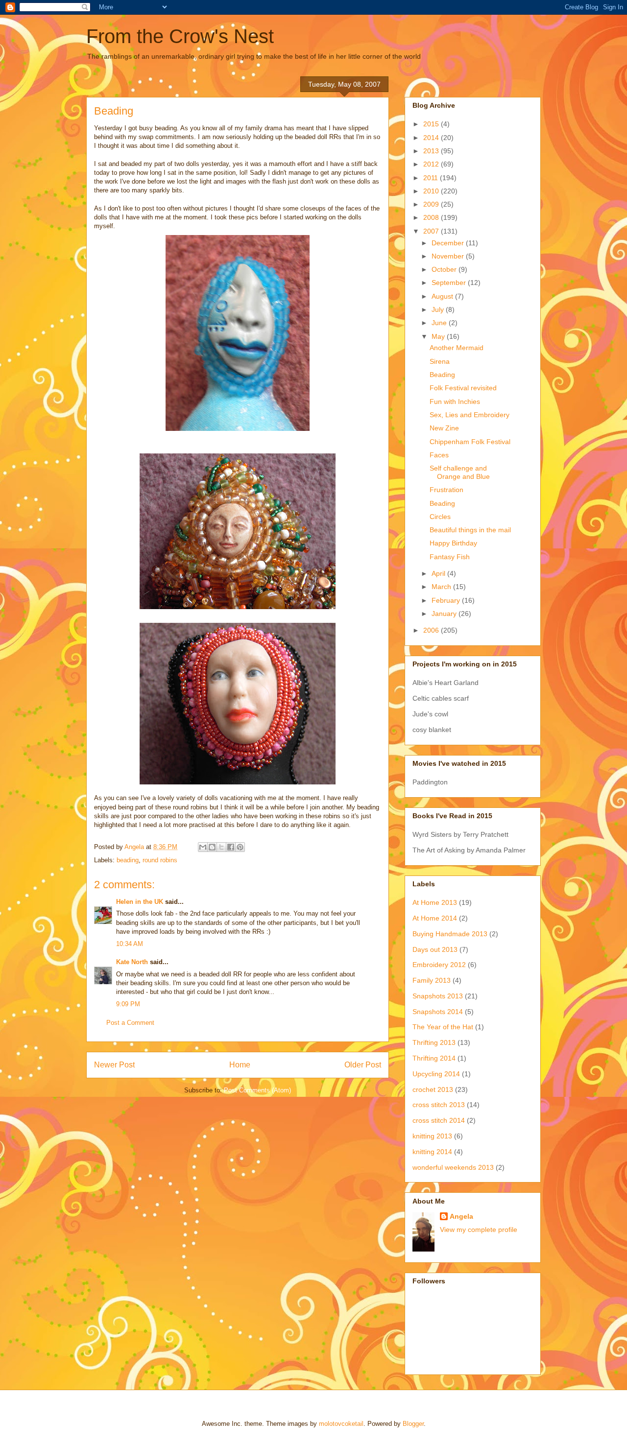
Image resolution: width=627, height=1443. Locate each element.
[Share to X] (221, 847)
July (439, 309)
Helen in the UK (139, 901)
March (442, 587)
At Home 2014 (434, 918)
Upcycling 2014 (436, 1074)
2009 (432, 204)
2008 (432, 217)
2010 (432, 191)
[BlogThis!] (212, 847)
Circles (440, 516)
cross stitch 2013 (438, 1105)
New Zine (444, 428)
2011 (431, 178)
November (449, 256)
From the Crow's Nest (180, 36)
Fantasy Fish (450, 557)
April (439, 573)
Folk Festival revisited (463, 388)
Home (239, 1065)
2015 (432, 124)
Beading (442, 374)
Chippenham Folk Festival (470, 442)
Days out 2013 (435, 949)
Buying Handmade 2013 (449, 934)
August (443, 296)
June (440, 323)
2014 (432, 138)
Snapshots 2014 (437, 1012)
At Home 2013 (434, 902)
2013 (432, 151)
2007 (432, 231)
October (445, 269)
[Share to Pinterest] (240, 847)
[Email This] (203, 847)
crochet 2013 (432, 1089)
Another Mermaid (456, 348)
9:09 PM (128, 1004)
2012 (432, 164)
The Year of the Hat (442, 1027)
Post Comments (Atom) (257, 1090)
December (449, 243)
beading (128, 860)
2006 (432, 630)
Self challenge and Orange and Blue (460, 472)
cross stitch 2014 (438, 1120)
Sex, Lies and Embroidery (469, 415)
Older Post (362, 1065)
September (450, 282)
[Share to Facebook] (231, 847)
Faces (439, 455)
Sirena (440, 361)
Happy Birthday (453, 543)
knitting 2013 (432, 1136)
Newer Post (114, 1065)
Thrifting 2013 (434, 1042)
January (445, 613)
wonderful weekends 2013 (453, 1167)
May (439, 336)
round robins (160, 860)
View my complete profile (478, 1229)
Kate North (132, 962)
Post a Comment (130, 1022)
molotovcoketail (341, 1423)
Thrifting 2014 (434, 1058)
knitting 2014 (432, 1152)
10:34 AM (129, 943)
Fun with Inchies (455, 401)
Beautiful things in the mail (470, 530)
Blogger (413, 1423)
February (447, 600)
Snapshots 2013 (437, 996)
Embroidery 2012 (439, 965)
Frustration (446, 490)
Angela (461, 1216)
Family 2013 (431, 980)
